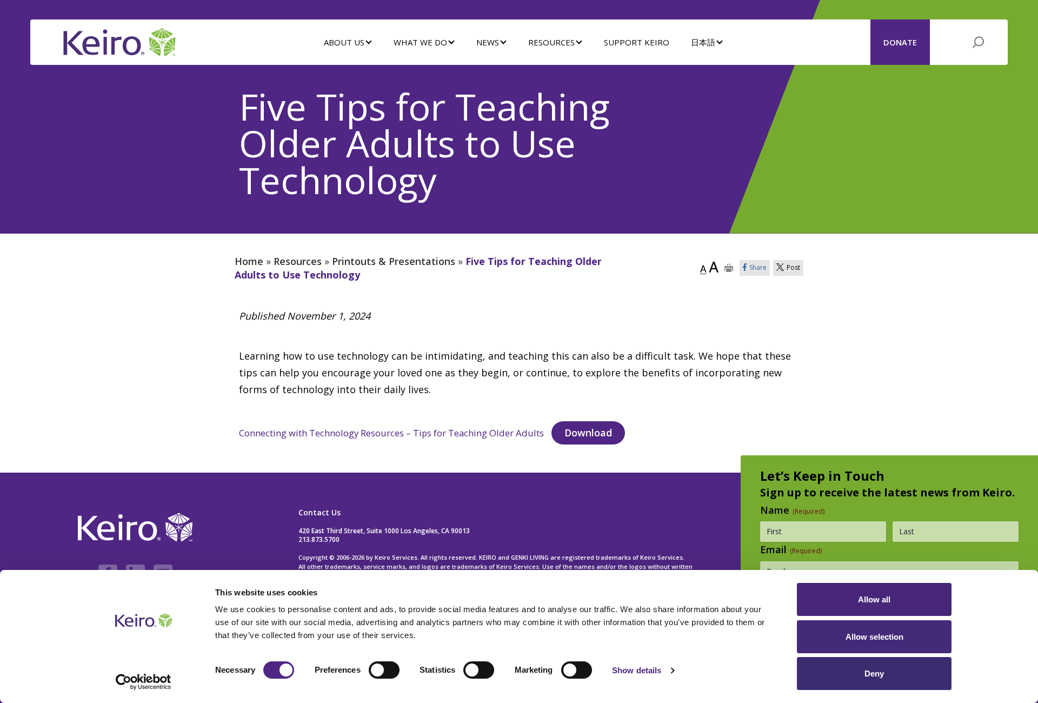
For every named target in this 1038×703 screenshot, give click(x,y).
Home (249, 261)
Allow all (874, 599)
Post (793, 267)
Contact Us (319, 512)
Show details (636, 670)
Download (588, 432)
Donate (900, 42)
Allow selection (874, 636)
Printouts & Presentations (393, 261)
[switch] (384, 670)
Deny (874, 673)
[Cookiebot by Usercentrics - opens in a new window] (143, 682)
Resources (298, 261)
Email (791, 549)
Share (758, 267)
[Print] (729, 268)
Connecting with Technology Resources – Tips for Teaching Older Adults (391, 433)
